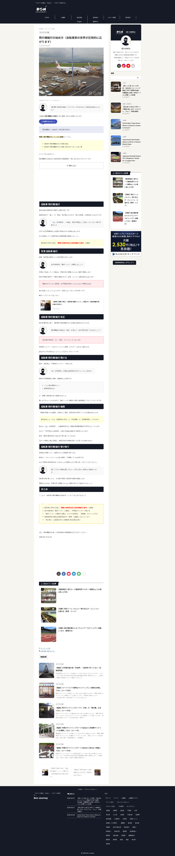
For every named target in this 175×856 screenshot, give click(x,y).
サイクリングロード (123, 802)
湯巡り (134, 827)
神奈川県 (117, 831)
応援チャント (134, 819)
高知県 (108, 844)
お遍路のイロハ (133, 798)
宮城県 (138, 814)
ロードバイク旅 (45, 648)
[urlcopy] (84, 574)
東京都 (137, 823)
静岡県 (115, 839)
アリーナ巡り (110, 802)
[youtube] (128, 66)
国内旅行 (95, 17)
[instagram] (124, 66)
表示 (74, 165)
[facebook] (64, 574)
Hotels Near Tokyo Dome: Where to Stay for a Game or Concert (131, 125)
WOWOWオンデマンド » (124, 263)
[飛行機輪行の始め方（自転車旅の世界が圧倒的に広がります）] (74, 574)
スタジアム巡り (110, 806)
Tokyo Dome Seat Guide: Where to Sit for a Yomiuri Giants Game (131, 142)
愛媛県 (123, 823)
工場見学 (117, 819)
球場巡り (108, 831)
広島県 (125, 819)
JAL (54, 222)
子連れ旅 (129, 814)
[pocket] (69, 574)
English (79, 21)
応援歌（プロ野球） (112, 823)
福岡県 (125, 831)
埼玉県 (108, 814)
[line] (79, 574)
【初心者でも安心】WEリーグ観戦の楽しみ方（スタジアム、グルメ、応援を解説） (131, 109)
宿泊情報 (108, 819)
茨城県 (123, 835)
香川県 (134, 839)
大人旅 (115, 814)
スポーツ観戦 (112, 17)
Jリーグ (116, 798)
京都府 (108, 810)
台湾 (135, 810)
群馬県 (108, 835)
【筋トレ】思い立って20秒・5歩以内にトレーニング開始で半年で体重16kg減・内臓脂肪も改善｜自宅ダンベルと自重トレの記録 (131, 90)
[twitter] (59, 574)
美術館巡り (133, 831)
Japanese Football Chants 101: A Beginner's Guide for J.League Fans (131, 158)
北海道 (122, 810)
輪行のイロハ (51, 651)
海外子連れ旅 (117, 827)
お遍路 (63, 17)
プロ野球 (121, 806)
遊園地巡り (132, 835)
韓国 (121, 839)
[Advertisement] (71, 185)
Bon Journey (41, 798)
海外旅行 (128, 17)
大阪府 (122, 814)
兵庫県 (115, 810)
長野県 (108, 839)
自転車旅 (79, 17)
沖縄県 (108, 827)
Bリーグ (108, 798)
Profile (47, 17)
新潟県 (130, 823)
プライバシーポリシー (91, 789)
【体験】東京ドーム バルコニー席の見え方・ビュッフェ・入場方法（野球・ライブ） (131, 199)
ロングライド (131, 806)
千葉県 (129, 810)
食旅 (127, 839)
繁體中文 (95, 21)
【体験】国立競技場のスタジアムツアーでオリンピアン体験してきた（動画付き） (131, 218)
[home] (133, 66)
